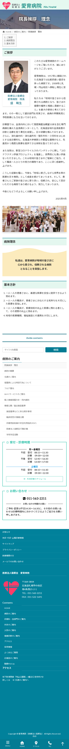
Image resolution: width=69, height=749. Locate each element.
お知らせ (6, 532)
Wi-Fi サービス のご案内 (14, 394)
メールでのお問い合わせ (13, 561)
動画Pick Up (9, 663)
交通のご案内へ (22, 680)
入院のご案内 (10, 630)
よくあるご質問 (11, 652)
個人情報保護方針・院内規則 (16, 400)
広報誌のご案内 (11, 658)
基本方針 (9, 43)
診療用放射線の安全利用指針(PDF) (21, 423)
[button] (34, 479)
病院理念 (9, 40)
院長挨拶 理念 (11, 365)
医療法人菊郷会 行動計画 (17, 429)
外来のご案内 (10, 625)
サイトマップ (8, 544)
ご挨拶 (8, 37)
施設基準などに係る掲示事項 (18, 411)
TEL (50, 746)
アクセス (8, 641)
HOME (7, 608)
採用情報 (8, 647)
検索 (56, 349)
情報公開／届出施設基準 (15, 405)
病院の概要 (9, 371)
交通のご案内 (10, 377)
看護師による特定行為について (17, 382)
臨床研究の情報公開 (15, 417)
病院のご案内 (11, 359)
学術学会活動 (12, 434)
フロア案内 (9, 388)
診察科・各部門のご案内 (15, 619)
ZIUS (34, 736)
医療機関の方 (8, 555)
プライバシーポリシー (12, 550)
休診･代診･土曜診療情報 (13, 538)
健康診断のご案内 (12, 636)
